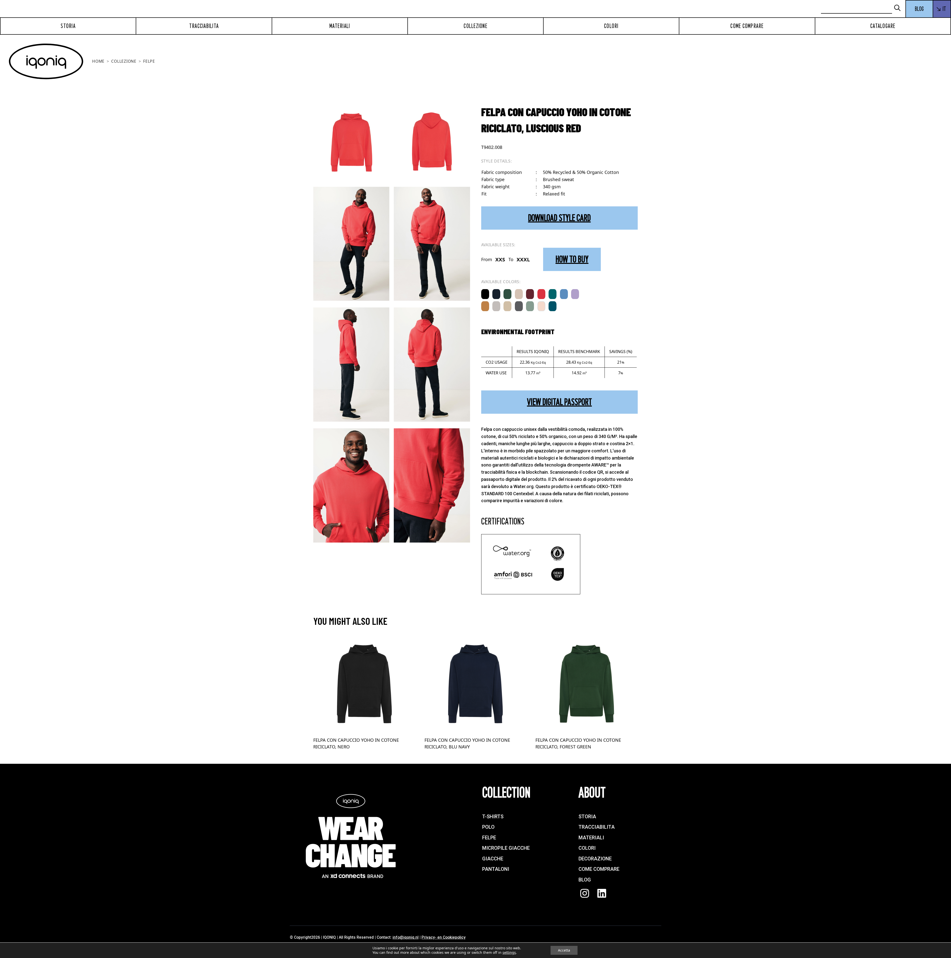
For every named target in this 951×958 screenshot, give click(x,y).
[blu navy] (496, 294)
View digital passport (559, 402)
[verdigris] (552, 294)
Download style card (559, 218)
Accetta (564, 950)
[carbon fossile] (519, 306)
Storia (68, 26)
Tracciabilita (204, 26)
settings (509, 952)
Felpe (149, 61)
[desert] (519, 294)
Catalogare (883, 26)
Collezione (475, 26)
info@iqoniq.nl (406, 937)
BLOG (919, 9)
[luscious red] (541, 294)
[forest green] (507, 294)
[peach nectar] (541, 306)
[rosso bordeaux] (530, 294)
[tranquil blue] (564, 294)
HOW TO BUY (571, 259)
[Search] (899, 8)
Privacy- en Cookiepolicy (444, 937)
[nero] (485, 294)
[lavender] (575, 294)
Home (98, 61)
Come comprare (747, 26)
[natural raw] (507, 306)
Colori (611, 26)
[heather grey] (496, 306)
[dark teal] (552, 306)
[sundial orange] (485, 306)
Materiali (339, 26)
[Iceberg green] (530, 306)
